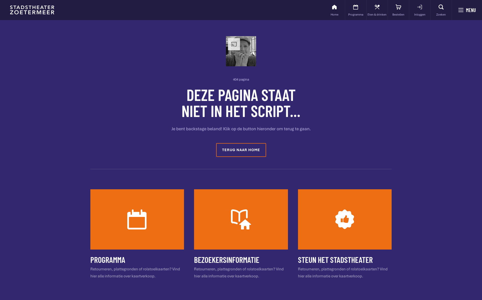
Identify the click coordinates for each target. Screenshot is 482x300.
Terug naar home (241, 150)
